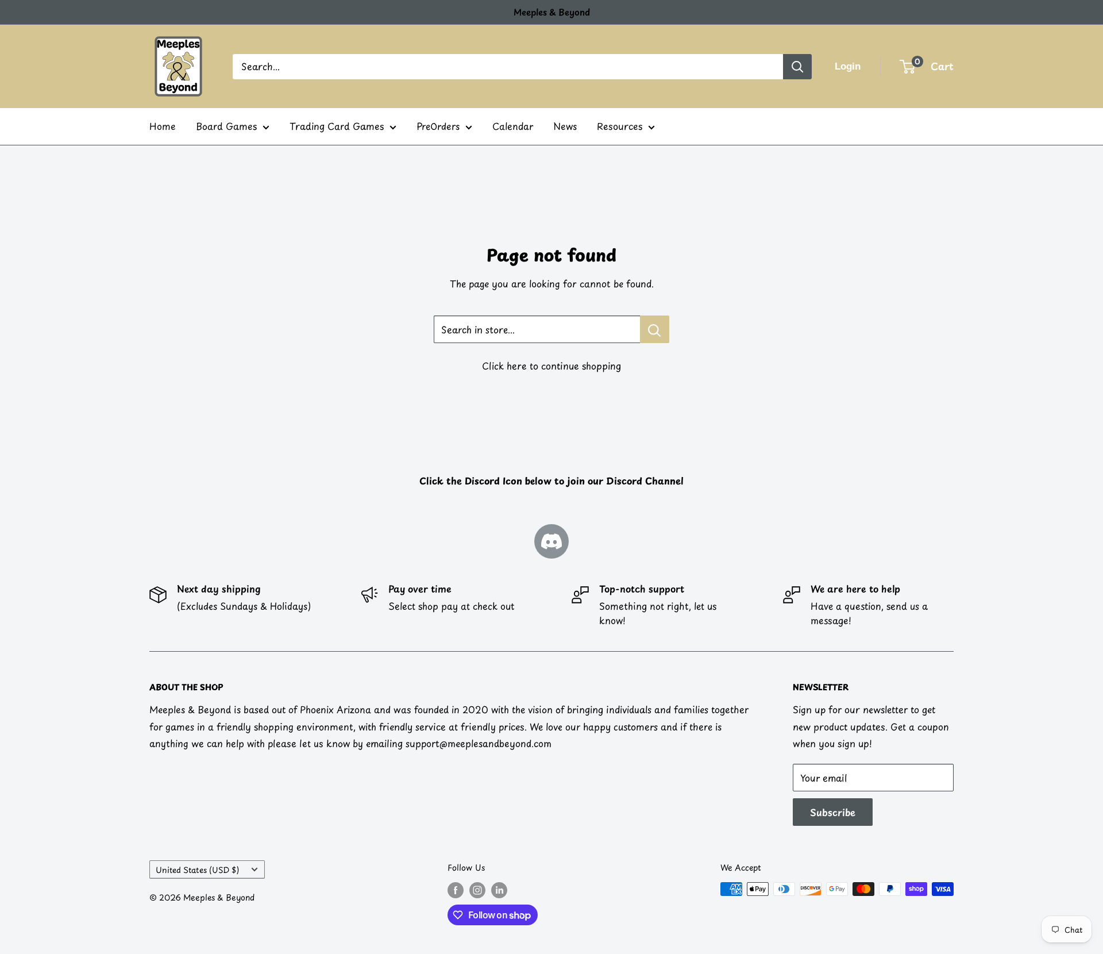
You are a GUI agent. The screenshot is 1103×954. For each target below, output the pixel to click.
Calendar (512, 126)
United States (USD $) (197, 870)
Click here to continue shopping (551, 365)
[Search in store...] (654, 329)
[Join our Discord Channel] (551, 541)
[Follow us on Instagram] (477, 890)
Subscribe (832, 812)
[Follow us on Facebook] (456, 890)
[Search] (797, 66)
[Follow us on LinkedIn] (499, 890)
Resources (619, 126)
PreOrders (438, 126)
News (565, 126)
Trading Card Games (337, 126)
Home (162, 126)
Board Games (226, 126)
